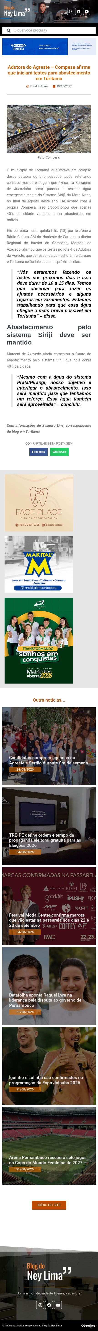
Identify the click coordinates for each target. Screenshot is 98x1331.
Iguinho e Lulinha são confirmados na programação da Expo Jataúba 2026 (46, 1080)
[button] (38, 452)
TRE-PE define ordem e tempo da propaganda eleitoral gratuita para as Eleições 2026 (45, 840)
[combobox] (49, 30)
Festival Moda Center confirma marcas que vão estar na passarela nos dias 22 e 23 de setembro (49, 920)
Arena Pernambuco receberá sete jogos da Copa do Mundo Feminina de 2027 (48, 1160)
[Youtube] (86, 11)
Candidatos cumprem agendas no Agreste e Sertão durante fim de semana (48, 760)
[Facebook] (78, 11)
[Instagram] (70, 11)
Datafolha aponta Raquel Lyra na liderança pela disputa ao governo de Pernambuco (45, 1000)
